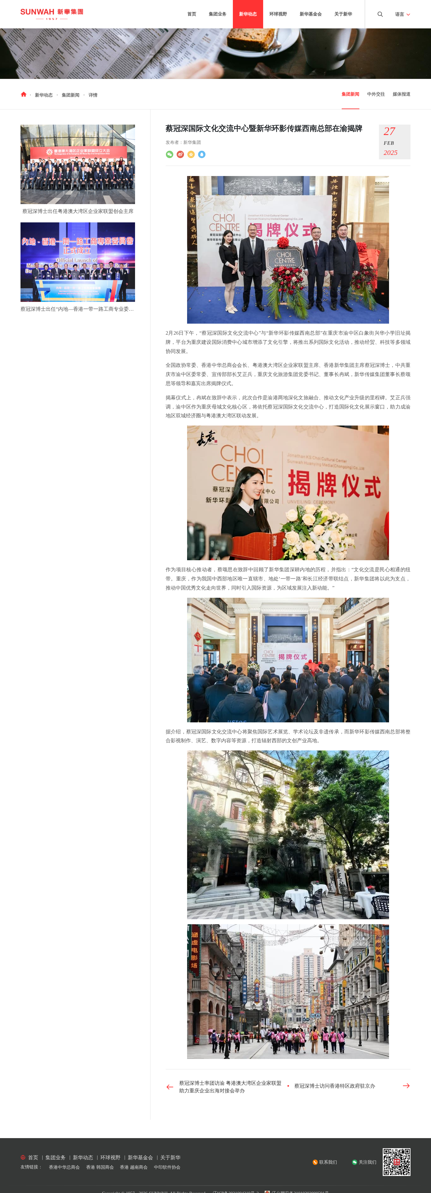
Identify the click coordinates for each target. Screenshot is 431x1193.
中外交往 (376, 94)
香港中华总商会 (64, 1167)
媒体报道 (401, 94)
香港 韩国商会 (100, 1167)
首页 (191, 14)
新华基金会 (311, 14)
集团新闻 (350, 94)
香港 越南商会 (134, 1167)
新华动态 (248, 14)
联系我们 (328, 1162)
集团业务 (218, 14)
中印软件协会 (167, 1167)
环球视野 (278, 14)
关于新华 (343, 14)
